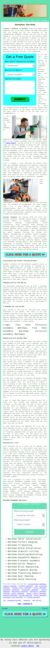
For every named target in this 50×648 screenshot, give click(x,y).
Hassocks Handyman (10, 595)
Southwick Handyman (11, 589)
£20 (13, 299)
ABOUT (32, 20)
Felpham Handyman (33, 597)
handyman (18, 34)
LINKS (27, 20)
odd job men (42, 45)
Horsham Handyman (25, 595)
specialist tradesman (35, 176)
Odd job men (42, 40)
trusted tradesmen (20, 107)
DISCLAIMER (44, 20)
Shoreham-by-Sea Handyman (13, 597)
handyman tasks (9, 245)
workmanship (26, 204)
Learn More (27, 646)
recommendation (9, 113)
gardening (13, 317)
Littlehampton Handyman (37, 584)
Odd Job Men (36, 600)
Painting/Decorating (30, 554)
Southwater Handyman (38, 591)
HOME (23, 20)
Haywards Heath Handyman (13, 593)
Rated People (11, 143)
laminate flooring (21, 232)
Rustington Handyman (20, 591)
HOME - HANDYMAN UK (25, 604)
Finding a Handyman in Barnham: (15, 28)
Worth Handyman (40, 587)
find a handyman (14, 479)
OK (38, 646)
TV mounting (15, 238)
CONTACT (38, 20)
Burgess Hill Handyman (21, 587)
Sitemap (5, 608)
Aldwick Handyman (10, 586)
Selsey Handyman (40, 595)
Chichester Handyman (30, 589)
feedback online (40, 210)
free (45, 208)
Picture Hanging (27, 542)
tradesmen (14, 38)
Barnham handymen (10, 217)
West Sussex (30, 245)
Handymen (26, 600)
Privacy (45, 608)
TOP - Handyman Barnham (12, 600)
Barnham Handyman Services (14, 500)
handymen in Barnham (19, 169)
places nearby (23, 496)
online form (11, 154)
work (44, 172)
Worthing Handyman (26, 586)
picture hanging (23, 236)
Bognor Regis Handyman (36, 593)
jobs (12, 249)
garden (21, 311)
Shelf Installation (29, 539)
